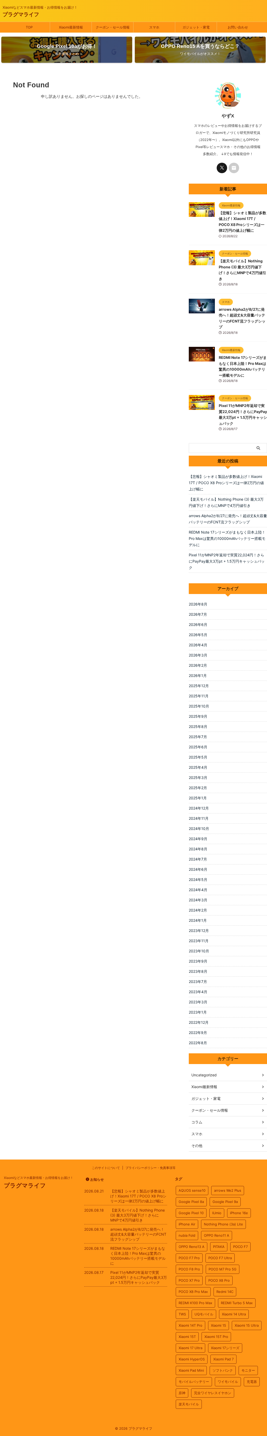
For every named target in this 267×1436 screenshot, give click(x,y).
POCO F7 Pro (189, 1258)
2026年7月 (198, 614)
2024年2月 (198, 910)
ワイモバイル (228, 1382)
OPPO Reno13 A (191, 1247)
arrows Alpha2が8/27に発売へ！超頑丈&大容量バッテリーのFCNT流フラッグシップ (228, 518)
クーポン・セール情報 (113, 27)
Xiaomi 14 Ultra (234, 1314)
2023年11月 (199, 941)
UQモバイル (204, 1314)
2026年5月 (198, 634)
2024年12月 (199, 808)
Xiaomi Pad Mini (191, 1370)
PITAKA (218, 1247)
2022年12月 (199, 1022)
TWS (182, 1314)
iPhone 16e (239, 1213)
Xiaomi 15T (187, 1337)
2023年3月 (198, 1002)
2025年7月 (198, 736)
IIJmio (216, 1213)
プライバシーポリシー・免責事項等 (150, 1168)
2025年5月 (198, 757)
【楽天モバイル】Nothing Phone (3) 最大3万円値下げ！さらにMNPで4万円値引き (226, 502)
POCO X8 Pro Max (193, 1292)
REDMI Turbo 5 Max (237, 1303)
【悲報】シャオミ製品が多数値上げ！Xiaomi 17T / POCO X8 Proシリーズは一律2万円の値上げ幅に (226, 482)
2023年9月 (198, 961)
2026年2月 (198, 665)
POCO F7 (240, 1247)
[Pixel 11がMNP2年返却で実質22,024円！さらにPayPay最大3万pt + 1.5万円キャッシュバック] (202, 407)
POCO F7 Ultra (220, 1258)
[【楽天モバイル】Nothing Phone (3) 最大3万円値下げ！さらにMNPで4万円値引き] (202, 262)
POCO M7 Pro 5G (222, 1269)
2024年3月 (198, 900)
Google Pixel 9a (225, 1202)
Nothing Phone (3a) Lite (223, 1224)
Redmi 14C (224, 1292)
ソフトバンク (223, 1370)
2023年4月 (198, 992)
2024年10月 (199, 828)
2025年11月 (199, 696)
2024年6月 (198, 869)
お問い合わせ (238, 27)
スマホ (154, 27)
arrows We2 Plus (227, 1190)
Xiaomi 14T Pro (190, 1325)
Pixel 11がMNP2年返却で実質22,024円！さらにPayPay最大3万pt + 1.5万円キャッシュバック (227, 561)
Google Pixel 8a (191, 1202)
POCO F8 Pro (189, 1269)
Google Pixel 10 (191, 1213)
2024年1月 (198, 920)
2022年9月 (198, 1032)
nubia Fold (187, 1235)
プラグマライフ (21, 14)
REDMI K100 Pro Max (195, 1303)
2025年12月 (199, 685)
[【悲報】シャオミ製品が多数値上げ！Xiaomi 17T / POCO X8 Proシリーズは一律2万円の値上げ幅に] (202, 214)
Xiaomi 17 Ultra (190, 1348)
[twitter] (222, 168)
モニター (248, 1370)
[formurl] (234, 168)
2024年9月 (198, 838)
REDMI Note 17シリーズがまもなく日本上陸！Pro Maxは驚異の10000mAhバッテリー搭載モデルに (227, 538)
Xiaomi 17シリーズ (225, 1348)
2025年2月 (198, 787)
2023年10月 (199, 951)
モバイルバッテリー (194, 1382)
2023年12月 (199, 930)
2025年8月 (198, 726)
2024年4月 (198, 889)
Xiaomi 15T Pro (216, 1337)
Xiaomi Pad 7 (223, 1359)
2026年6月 (198, 624)
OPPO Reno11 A (216, 1235)
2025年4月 (198, 767)
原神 (182, 1393)
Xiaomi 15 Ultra (247, 1325)
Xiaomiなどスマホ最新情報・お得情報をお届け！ (38, 1178)
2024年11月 (199, 818)
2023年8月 (198, 971)
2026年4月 (198, 645)
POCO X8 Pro (219, 1280)
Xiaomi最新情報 (71, 27)
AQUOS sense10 (192, 1190)
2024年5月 (198, 879)
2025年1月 (198, 798)
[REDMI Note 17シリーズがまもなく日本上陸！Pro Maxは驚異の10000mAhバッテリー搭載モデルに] (202, 358)
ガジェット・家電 (196, 27)
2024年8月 (198, 849)
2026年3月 (198, 655)
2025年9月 (198, 716)
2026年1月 (198, 675)
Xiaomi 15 (218, 1325)
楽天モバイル (189, 1404)
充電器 (252, 1382)
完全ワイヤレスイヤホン (212, 1393)
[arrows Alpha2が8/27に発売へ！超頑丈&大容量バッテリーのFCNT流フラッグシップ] (202, 310)
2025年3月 (198, 777)
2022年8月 (198, 1043)
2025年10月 (199, 706)
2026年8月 (198, 604)
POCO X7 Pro (189, 1280)
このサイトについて (106, 1168)
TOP (29, 27)
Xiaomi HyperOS (192, 1359)
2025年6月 (198, 747)
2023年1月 (198, 1012)
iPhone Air (187, 1224)
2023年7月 (198, 981)
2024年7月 (198, 859)
